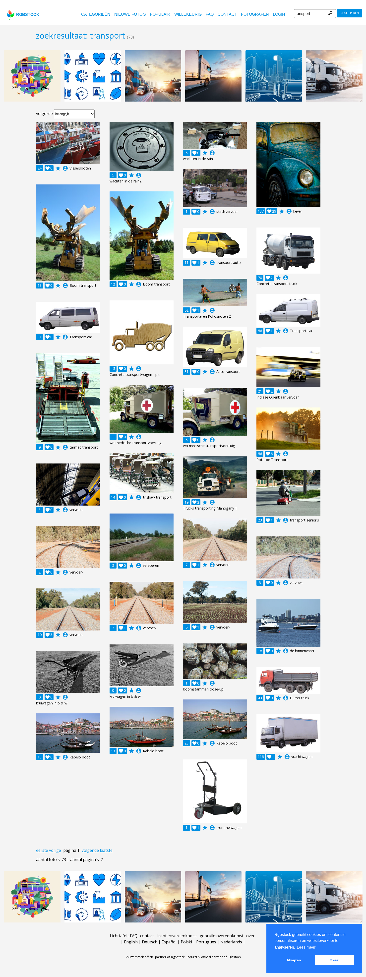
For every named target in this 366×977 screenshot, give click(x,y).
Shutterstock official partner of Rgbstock (155, 957)
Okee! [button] (335, 960)
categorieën (95, 14)
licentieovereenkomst (177, 935)
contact (227, 14)
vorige (55, 850)
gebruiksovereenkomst (222, 935)
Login (279, 14)
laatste (106, 850)
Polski (186, 942)
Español (169, 942)
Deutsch (149, 942)
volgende (90, 850)
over (250, 935)
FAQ (210, 14)
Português (206, 942)
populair (160, 14)
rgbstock (27, 14)
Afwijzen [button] (294, 960)
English (131, 942)
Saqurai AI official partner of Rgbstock (213, 957)
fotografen (255, 14)
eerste (42, 850)
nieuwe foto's (130, 14)
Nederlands (231, 942)
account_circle (65, 168)
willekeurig (188, 14)
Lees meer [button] (306, 947)
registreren (350, 13)
